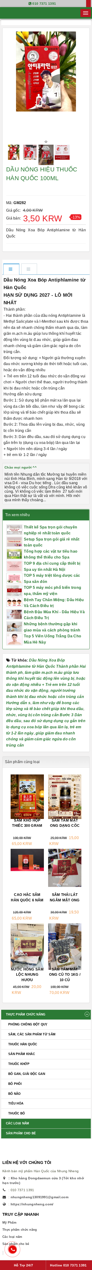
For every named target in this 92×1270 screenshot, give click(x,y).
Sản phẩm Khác (21, 1054)
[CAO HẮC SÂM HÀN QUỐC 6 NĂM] (27, 860)
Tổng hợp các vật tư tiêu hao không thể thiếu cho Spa (50, 554)
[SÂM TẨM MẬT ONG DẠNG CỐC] (64, 797)
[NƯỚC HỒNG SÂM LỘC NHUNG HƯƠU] (27, 946)
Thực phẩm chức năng (26, 1014)
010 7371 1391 (44, 3)
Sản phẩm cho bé (21, 1133)
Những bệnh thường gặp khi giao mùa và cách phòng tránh (52, 627)
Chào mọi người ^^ (20, 467)
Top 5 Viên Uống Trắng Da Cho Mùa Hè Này (52, 639)
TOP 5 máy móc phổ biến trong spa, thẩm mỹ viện (52, 591)
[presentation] (45, 142)
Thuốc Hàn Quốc (22, 1044)
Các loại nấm (17, 1123)
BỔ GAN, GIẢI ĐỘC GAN (26, 1074)
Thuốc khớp (18, 1064)
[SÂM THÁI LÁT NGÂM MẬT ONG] (64, 868)
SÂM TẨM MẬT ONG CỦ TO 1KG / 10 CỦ (65, 974)
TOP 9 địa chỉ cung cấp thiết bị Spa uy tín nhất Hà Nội (52, 566)
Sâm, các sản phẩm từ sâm (31, 1034)
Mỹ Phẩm (9, 1222)
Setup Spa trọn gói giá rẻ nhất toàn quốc (51, 542)
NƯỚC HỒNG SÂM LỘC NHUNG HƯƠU (27, 974)
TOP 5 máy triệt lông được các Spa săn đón (52, 578)
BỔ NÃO (14, 1094)
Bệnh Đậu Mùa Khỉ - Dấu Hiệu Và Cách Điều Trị (54, 615)
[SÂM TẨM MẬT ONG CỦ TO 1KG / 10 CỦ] (64, 953)
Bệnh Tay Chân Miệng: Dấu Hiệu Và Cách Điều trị (54, 603)
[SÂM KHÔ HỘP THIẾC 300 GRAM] (27, 797)
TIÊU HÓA (15, 1103)
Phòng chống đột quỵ (28, 1024)
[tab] (11, 269)
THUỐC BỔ (16, 1113)
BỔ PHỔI (15, 1084)
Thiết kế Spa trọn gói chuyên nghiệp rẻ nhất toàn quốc (50, 530)
